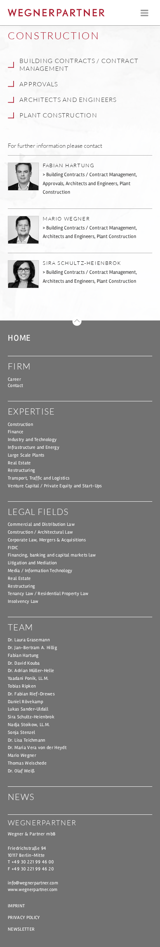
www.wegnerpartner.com (33, 890)
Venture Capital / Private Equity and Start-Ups (55, 486)
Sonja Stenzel (21, 732)
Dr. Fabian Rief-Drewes (31, 694)
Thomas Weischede (27, 763)
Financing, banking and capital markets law (52, 555)
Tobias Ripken (22, 686)
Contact (15, 386)
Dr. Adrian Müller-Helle (31, 671)
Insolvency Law (23, 601)
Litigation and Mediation (32, 563)
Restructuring (21, 470)
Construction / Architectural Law (40, 532)
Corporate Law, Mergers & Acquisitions (47, 540)
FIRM (19, 366)
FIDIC (13, 548)
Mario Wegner (22, 755)
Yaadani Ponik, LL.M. (28, 678)
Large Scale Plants (26, 455)
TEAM (20, 627)
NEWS (21, 796)
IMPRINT (16, 906)
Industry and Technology (32, 440)
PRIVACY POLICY (24, 918)
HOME (19, 338)
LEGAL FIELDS (38, 511)
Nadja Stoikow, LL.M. (29, 725)
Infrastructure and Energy (33, 447)
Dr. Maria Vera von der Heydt (37, 748)
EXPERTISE (31, 411)
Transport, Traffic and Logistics (39, 478)
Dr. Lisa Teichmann (26, 740)
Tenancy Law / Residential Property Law (48, 594)
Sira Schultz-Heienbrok (31, 717)
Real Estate (19, 463)
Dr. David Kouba (24, 663)
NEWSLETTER (21, 929)
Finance (15, 432)
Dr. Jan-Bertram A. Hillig (32, 648)
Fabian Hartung (23, 655)
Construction (20, 424)
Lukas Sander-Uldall (28, 709)
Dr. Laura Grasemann (29, 640)
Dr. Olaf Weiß (21, 771)
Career (14, 379)
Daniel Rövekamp (25, 702)
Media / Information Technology (40, 571)
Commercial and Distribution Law (41, 524)
